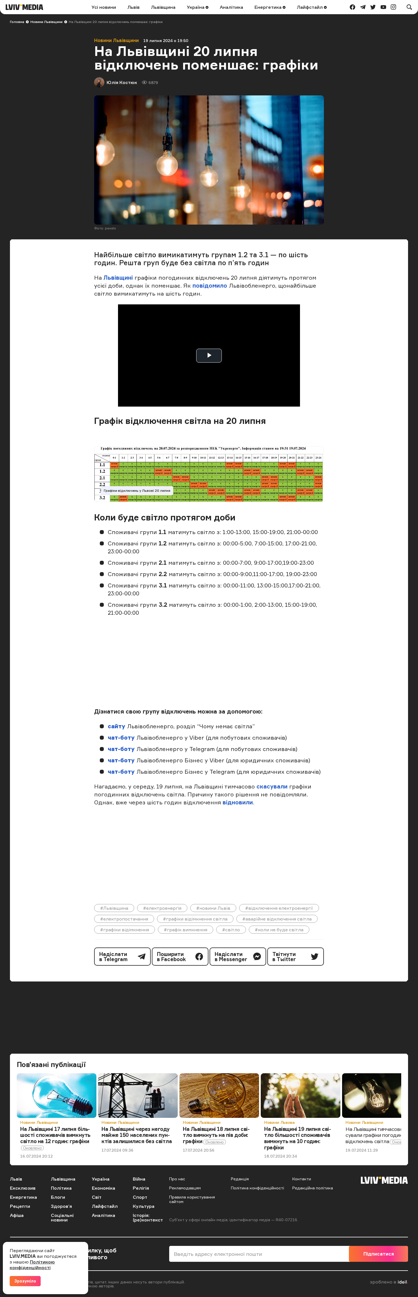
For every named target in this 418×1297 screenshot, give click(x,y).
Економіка (103, 1188)
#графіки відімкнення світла (195, 919)
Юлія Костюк (122, 82)
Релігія (141, 1188)
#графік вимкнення (185, 929)
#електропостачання (124, 919)
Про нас (177, 1178)
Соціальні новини (62, 1217)
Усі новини (104, 7)
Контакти (301, 1178)
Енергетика (268, 7)
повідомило (211, 285)
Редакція (240, 1178)
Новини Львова (279, 1122)
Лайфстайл (310, 7)
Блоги (58, 1197)
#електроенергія (162, 908)
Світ (97, 1197)
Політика (61, 1188)
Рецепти (20, 1206)
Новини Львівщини (46, 22)
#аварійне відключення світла (277, 919)
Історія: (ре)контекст (148, 1217)
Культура (143, 1206)
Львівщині (118, 277)
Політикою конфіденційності (32, 1264)
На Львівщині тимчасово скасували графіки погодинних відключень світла (379, 1135)
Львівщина (163, 7)
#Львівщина (114, 908)
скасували (272, 786)
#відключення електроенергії (279, 908)
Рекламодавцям (185, 1187)
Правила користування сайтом (192, 1199)
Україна (196, 7)
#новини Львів (213, 908)
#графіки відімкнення (124, 929)
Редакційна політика (312, 1187)
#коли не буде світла (279, 929)
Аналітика (231, 7)
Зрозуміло (25, 1281)
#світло (231, 929)
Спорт (140, 1197)
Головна (17, 22)
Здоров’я (61, 1206)
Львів (133, 7)
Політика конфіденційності (257, 1187)
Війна (139, 1179)
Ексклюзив (23, 1188)
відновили (238, 802)
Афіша (17, 1215)
